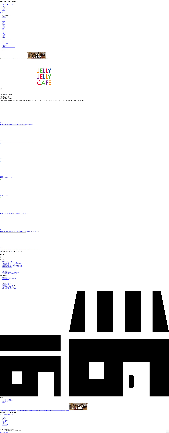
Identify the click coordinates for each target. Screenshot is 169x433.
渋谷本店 (3, 16)
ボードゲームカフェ (6, 4)
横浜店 (3, 29)
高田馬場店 (3, 24)
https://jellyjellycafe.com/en (4, 432)
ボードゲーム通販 (4, 425)
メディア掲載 (4, 421)
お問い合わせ (4, 50)
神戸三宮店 (3, 36)
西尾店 (3, 33)
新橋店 (3, 23)
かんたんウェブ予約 (5, 420)
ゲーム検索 (3, 416)
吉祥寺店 (3, 27)
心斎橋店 (3, 35)
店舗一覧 (3, 417)
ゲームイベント (4, 418)
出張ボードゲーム (4, 423)
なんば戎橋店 (4, 34)
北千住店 (3, 26)
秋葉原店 (3, 21)
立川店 (3, 28)
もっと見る (2, 250)
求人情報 (3, 422)
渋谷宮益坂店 (4, 17)
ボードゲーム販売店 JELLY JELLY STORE (8, 47)
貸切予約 (3, 46)
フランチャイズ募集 (5, 424)
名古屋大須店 (4, 32)
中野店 (3, 25)
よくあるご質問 (4, 45)
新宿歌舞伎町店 (4, 20)
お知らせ (3, 419)
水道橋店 (3, 22)
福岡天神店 (3, 37)
